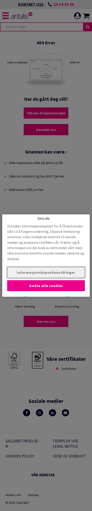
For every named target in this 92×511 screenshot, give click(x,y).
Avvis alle (44, 218)
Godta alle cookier (46, 285)
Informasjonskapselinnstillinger (46, 272)
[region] (46, 255)
